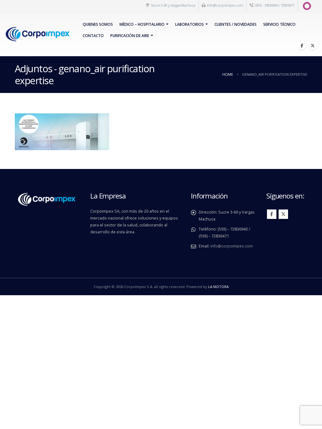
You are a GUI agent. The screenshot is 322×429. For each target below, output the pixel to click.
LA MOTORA (218, 286)
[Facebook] (301, 45)
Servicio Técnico (279, 24)
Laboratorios (189, 24)
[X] (312, 45)
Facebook (271, 214)
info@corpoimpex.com (225, 5)
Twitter (283, 214)
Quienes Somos (98, 24)
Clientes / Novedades (235, 24)
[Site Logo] (37, 34)
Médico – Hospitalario (141, 24)
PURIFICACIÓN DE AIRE (129, 35)
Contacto (93, 35)
